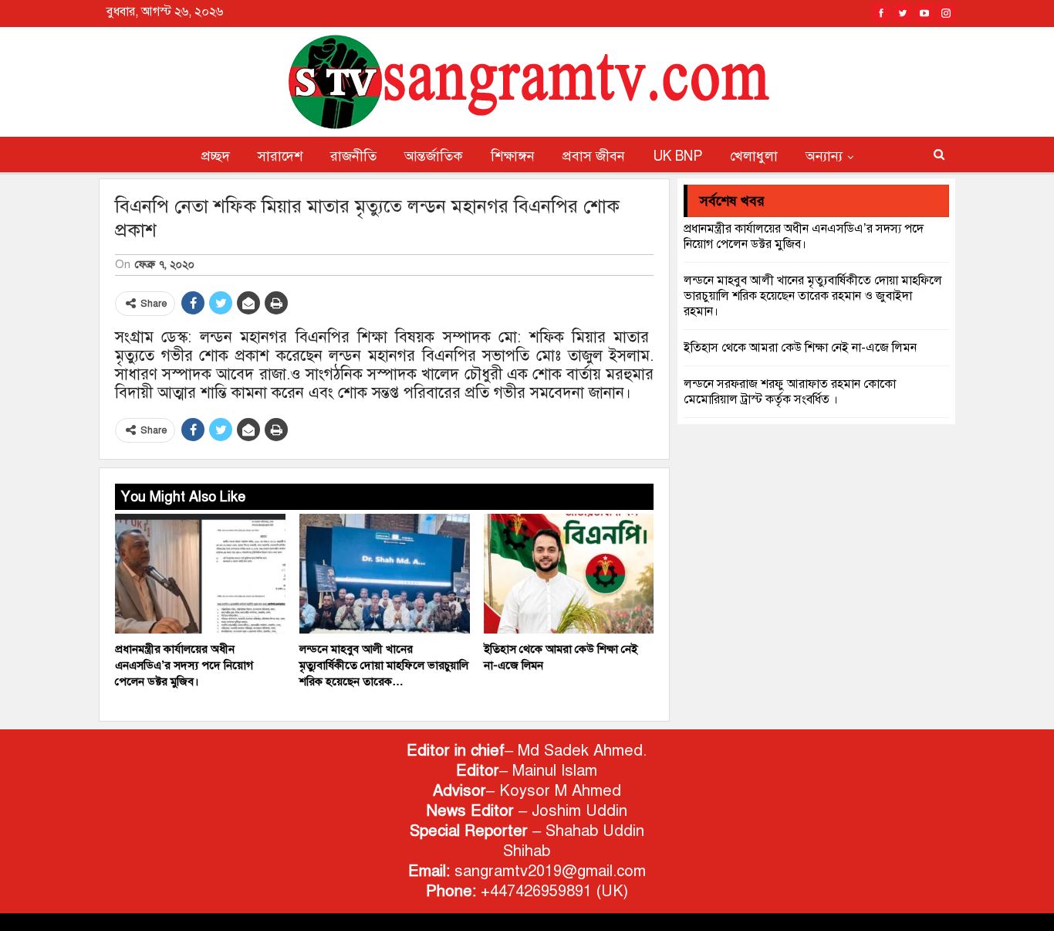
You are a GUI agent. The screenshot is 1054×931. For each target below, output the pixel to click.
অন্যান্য (824, 156)
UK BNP (677, 156)
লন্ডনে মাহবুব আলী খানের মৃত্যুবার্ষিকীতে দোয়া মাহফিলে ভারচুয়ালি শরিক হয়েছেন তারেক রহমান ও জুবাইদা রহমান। (813, 296)
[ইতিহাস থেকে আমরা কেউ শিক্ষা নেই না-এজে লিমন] (569, 574)
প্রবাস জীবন (593, 156)
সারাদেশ (280, 156)
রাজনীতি (353, 156)
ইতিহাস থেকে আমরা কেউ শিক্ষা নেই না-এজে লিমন (800, 347)
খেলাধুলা (754, 156)
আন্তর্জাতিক (433, 156)
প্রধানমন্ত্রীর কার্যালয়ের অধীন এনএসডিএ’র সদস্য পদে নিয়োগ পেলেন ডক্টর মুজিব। (804, 236)
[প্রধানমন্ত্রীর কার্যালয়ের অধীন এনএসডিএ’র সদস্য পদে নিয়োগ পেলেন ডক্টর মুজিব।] (200, 574)
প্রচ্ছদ (215, 156)
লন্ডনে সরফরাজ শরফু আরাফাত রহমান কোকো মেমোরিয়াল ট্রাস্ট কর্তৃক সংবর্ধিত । (790, 391)
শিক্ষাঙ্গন (513, 156)
